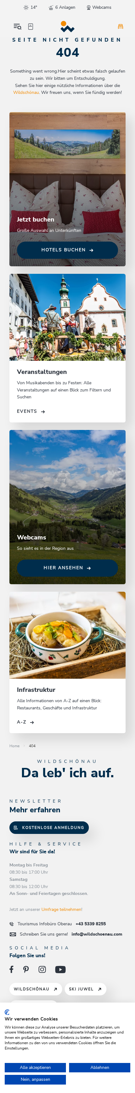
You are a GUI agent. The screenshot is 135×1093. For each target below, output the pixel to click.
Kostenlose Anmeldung (53, 828)
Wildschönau (26, 92)
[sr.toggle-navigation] (17, 27)
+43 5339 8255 (62, 924)
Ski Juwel (81, 989)
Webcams (31, 537)
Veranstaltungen (42, 372)
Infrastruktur (36, 690)
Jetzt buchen (35, 220)
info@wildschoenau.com (71, 934)
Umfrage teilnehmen (61, 909)
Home (14, 746)
